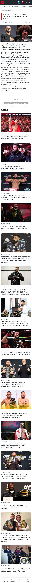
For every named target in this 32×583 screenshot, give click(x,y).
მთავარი (4, 10)
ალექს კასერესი (13, 106)
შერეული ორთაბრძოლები (20, 103)
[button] (6, 7)
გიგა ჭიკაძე (24, 106)
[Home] (2, 2)
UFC (5, 106)
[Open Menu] (29, 2)
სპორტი (10, 10)
